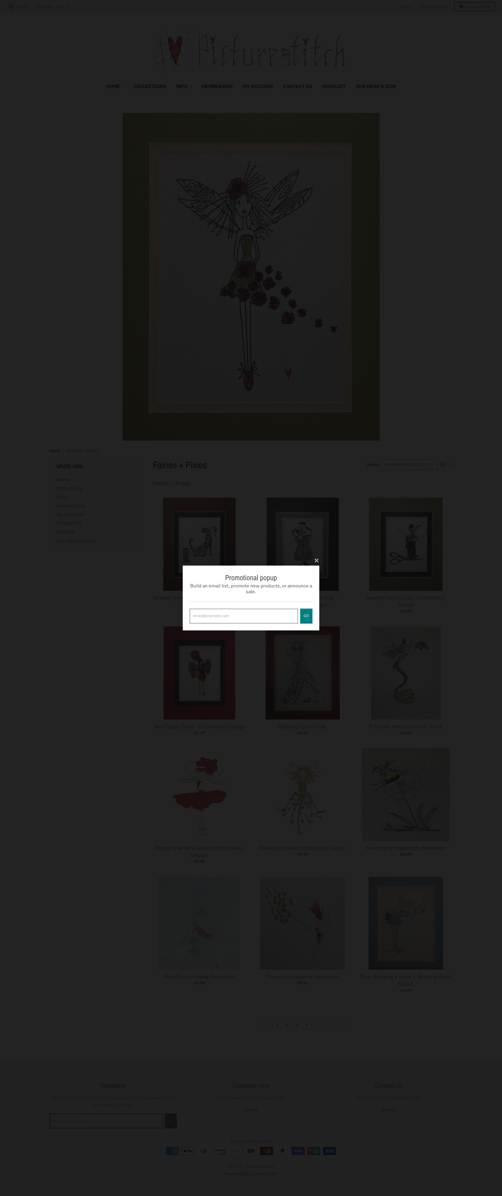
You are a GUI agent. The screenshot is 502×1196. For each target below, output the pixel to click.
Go (306, 615)
